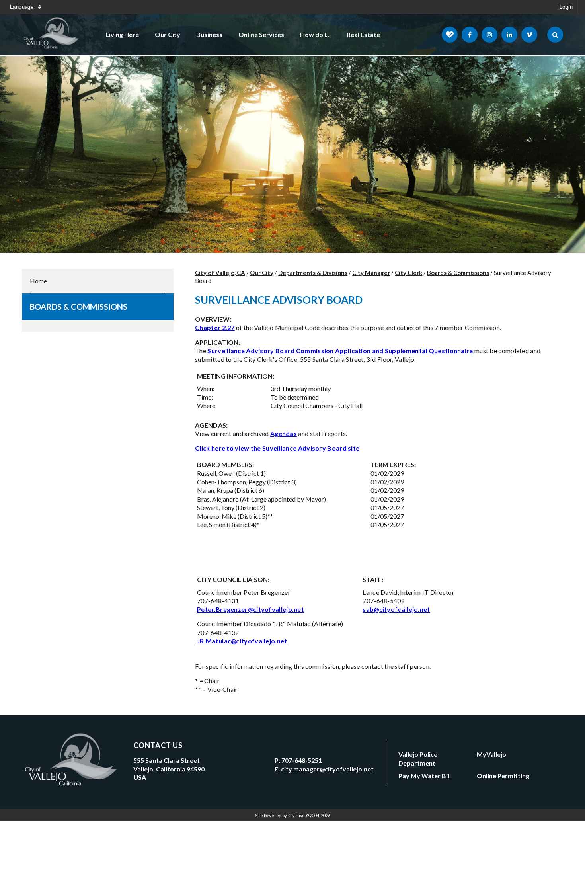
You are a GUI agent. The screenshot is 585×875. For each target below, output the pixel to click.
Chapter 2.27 (215, 327)
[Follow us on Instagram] (489, 35)
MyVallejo (491, 754)
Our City (167, 34)
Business (209, 34)
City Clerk (408, 272)
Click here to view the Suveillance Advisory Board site (277, 448)
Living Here (122, 34)
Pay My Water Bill (424, 775)
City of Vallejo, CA (220, 272)
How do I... (315, 34)
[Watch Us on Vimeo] (529, 35)
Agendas (283, 433)
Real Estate (363, 34)
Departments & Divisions (312, 272)
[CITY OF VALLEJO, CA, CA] (52, 34)
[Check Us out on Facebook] (470, 35)
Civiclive (297, 815)
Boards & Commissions (78, 306)
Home (38, 281)
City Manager (371, 272)
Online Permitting (503, 775)
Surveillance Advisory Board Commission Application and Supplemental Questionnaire (340, 350)
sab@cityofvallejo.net (396, 609)
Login (566, 7)
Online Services (261, 34)
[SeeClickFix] (450, 35)
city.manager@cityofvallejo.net (327, 769)
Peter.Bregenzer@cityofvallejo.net (250, 609)
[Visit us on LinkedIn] (509, 35)
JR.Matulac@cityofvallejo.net (242, 641)
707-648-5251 (301, 760)
